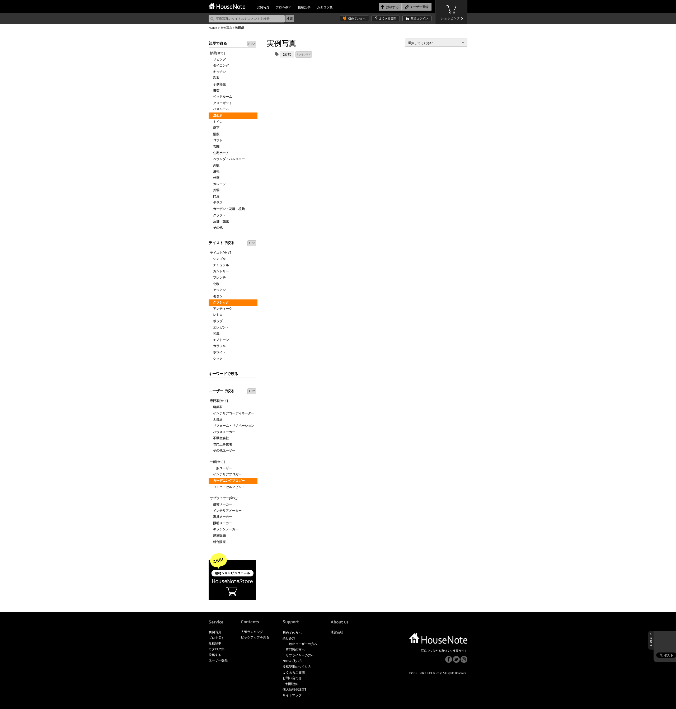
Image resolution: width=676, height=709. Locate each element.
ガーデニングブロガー (227, 480)
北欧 (214, 284)
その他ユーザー (222, 450)
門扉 (214, 196)
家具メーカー (221, 517)
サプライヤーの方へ (300, 655)
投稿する (215, 655)
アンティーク (221, 309)
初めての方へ (356, 18)
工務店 (216, 419)
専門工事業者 (221, 444)
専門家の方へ (295, 649)
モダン (216, 296)
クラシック (219, 302)
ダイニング (219, 65)
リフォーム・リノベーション (232, 426)
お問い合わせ (292, 678)
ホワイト (218, 352)
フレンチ (218, 277)
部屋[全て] (217, 53)
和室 (214, 78)
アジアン (218, 290)
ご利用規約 (290, 684)
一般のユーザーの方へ (301, 644)
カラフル (218, 346)
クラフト (218, 215)
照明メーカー (221, 523)
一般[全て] (217, 462)
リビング (218, 59)
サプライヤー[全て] (223, 498)
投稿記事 (304, 7)
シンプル (218, 259)
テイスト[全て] (220, 253)
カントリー (219, 271)
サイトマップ (292, 695)
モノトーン (219, 340)
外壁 (214, 178)
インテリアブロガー (226, 474)
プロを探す (284, 7)
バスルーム (219, 109)
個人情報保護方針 (295, 689)
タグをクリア (304, 54)
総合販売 (218, 542)
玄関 (214, 146)
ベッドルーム (221, 96)
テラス (216, 202)
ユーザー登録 (218, 660)
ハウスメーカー (222, 432)
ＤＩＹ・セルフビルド (227, 487)
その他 (216, 227)
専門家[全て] (219, 401)
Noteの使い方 (292, 661)
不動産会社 (219, 438)
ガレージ (218, 184)
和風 (214, 333)
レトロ (216, 315)
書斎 (214, 90)
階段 (214, 134)
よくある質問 (387, 18)
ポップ (216, 321)
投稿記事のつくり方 (297, 667)
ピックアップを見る (255, 637)
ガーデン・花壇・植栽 (227, 209)
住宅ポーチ (219, 153)
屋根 (214, 171)
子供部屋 (218, 84)
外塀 (214, 190)
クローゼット (221, 103)
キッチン (218, 72)
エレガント (219, 327)
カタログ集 (325, 7)
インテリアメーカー (226, 511)
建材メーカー (221, 504)
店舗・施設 (219, 221)
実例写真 (263, 7)
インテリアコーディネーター (232, 413)
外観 (214, 165)
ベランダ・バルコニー (227, 159)
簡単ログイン (419, 18)
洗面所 (216, 115)
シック (216, 358)
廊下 (214, 128)
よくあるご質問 (294, 672)
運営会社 (337, 632)
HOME (213, 27)
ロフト (216, 140)
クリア (251, 43)
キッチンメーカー (224, 529)
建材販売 (218, 535)
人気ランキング (252, 632)
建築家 (216, 407)
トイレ (216, 122)
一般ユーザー (221, 468)
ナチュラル (219, 265)
